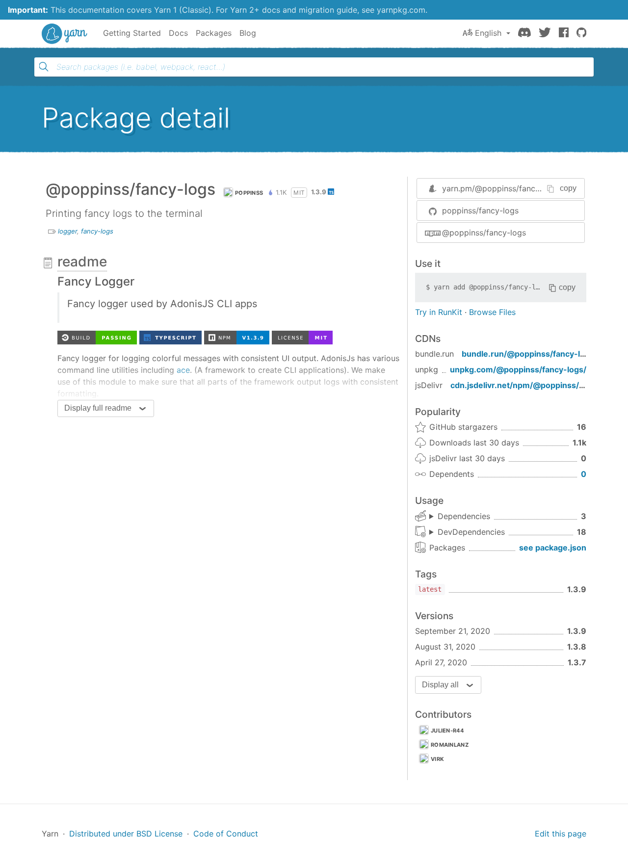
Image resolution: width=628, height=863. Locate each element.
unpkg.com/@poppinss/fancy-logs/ (518, 369)
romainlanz (450, 744)
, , (459, 516)
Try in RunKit (438, 312)
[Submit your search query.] (44, 67)
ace (183, 370)
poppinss (249, 192)
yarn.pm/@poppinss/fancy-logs (500, 188)
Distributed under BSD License (126, 833)
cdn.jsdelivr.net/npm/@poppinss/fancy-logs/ (536, 385)
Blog (247, 33)
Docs (178, 33)
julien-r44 (447, 730)
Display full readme (97, 408)
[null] (170, 336)
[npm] (236, 336)
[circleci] (97, 336)
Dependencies (464, 516)
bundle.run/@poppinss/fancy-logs (528, 354)
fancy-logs (97, 231)
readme (82, 261)
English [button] (488, 33)
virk (437, 759)
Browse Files (492, 312)
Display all (440, 684)
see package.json (552, 547)
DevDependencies (471, 532)
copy (568, 188)
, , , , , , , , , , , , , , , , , (467, 532)
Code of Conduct (225, 833)
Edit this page (560, 833)
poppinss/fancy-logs (480, 210)
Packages (214, 33)
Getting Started (132, 33)
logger (67, 231)
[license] (302, 336)
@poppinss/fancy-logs (484, 232)
